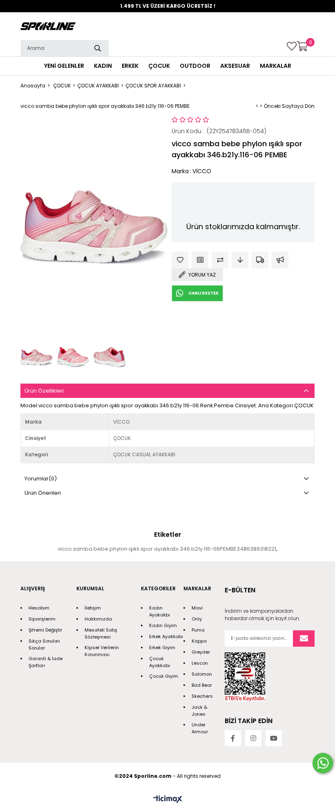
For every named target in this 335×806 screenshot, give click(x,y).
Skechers (202, 696)
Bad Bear (202, 685)
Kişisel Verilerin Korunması (102, 651)
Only (197, 619)
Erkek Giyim (162, 647)
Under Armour (200, 728)
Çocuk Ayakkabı (159, 662)
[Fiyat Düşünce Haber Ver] (240, 260)
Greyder (201, 652)
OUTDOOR (195, 66)
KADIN (103, 66)
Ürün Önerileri (43, 493)
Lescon (200, 663)
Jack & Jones (199, 710)
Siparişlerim (42, 619)
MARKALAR (275, 66)
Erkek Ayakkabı (166, 636)
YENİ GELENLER (64, 66)
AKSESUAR (235, 66)
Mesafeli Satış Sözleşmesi (101, 633)
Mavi (197, 608)
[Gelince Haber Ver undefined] (280, 260)
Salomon (202, 674)
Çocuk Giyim (163, 676)
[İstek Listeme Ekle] (200, 260)
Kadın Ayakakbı (159, 611)
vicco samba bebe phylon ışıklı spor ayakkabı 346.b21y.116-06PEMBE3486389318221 (167, 549)
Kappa (199, 641)
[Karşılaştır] (220, 260)
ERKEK (130, 66)
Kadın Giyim (163, 625)
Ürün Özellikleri (44, 391)
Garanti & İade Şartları (46, 662)
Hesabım (39, 608)
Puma (198, 630)
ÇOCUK (159, 66)
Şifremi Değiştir (45, 630)
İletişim (93, 608)
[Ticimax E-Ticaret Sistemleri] (167, 799)
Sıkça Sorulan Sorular (44, 644)
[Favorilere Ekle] (180, 260)
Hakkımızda (98, 619)
